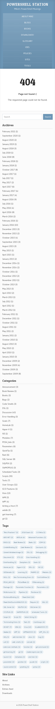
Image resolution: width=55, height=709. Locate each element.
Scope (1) (7, 617)
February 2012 (8, 314)
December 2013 (9, 276)
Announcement (8, 387)
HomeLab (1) (8, 567)
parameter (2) (9, 662)
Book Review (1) (19, 542)
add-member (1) (19, 637)
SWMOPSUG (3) (22, 612)
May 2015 (6, 250)
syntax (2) (36, 667)
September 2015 (10, 242)
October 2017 (8, 169)
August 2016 (8, 199)
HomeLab (6, 425)
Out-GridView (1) (43, 577)
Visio (4, 493)
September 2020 (10, 135)
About (5, 680)
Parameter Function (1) (24, 587)
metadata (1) (20, 657)
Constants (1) (41, 547)
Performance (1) (9, 592)
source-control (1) (10, 667)
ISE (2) (40, 567)
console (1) (31, 642)
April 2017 (6, 186)
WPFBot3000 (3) (29, 632)
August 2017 (8, 174)
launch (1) (7, 657)
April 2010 (7, 352)
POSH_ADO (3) (9, 582)
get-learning (7, 514)
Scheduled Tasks (9, 472)
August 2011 (7, 327)
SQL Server (7, 459)
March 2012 (7, 310)
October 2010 (8, 339)
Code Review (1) (26, 547)
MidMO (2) (35, 572)
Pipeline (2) (23, 592)
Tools (27, 65)
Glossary (27, 41)
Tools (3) (27, 622)
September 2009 (10, 373)
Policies (27, 53)
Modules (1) (46, 572)
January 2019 (8, 144)
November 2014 (9, 267)
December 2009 (9, 361)
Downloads (7, 693)
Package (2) (8, 587)
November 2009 (9, 365)
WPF (4, 501)
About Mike (27, 16)
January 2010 (8, 356)
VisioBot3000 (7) (41, 627)
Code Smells (7, 404)
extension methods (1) (12, 647)
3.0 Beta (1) (40, 532)
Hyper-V (6, 429)
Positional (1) (36, 592)
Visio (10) (27, 627)
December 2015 (9, 229)
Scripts (5, 476)
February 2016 (8, 220)
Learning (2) (22, 572)
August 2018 (8, 148)
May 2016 (6, 208)
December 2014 (9, 263)
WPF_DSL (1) (44, 632)
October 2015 (8, 237)
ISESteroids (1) (9, 572)
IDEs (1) (32, 567)
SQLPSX (5, 463)
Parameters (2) (43, 587)
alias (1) (31, 637)
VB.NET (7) (8, 627)
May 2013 (6, 288)
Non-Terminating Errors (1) (24, 577)
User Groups (8, 484)
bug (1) (41, 637)
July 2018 (6, 152)
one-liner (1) (32, 657)
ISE (3, 433)
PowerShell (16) (28, 597)
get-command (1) (42, 647)
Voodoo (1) (7, 632)
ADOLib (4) (21, 537)
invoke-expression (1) (34, 652)
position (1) (22, 662)
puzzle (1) (33, 662)
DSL (4, 408)
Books (27, 28)
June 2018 (6, 157)
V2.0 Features (8, 489)
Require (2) (34, 602)
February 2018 (8, 161)
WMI (4, 497)
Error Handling (8, 416)
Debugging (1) (41, 552)
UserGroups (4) (39, 622)
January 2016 (8, 225)
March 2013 (7, 297)
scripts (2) (44, 662)
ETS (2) (20, 557)
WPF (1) (17, 632)
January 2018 (8, 165)
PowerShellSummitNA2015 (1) (15, 602)
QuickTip (6, 450)
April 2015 (6, 254)
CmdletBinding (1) (10, 547)
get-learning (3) (9, 652)
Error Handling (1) (33, 557)
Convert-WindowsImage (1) (13, 552)
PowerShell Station (27, 4)
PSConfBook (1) (23, 582)
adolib (5, 510)
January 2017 (8, 195)
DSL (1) (29, 552)
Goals (4, 421)
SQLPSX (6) (22, 607)
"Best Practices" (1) (11, 532)
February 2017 (8, 191)
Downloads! (27, 35)
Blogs (27, 22)
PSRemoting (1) (38, 582)
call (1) (6, 642)
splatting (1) (24, 667)
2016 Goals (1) (27, 532)
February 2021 (8, 131)
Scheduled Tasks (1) (39, 612)
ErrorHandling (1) (10, 562)
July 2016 (6, 203)
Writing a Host (8, 506)
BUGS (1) (7, 542)
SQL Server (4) (9, 607)
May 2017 (6, 182)
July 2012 (6, 301)
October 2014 (8, 271)
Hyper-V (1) (21, 567)
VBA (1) (18, 627)
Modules (6, 438)
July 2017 (6, 178)
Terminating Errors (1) (12, 622)
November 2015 (9, 233)
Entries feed (7, 689)
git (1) (21, 652)
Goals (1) (37, 562)
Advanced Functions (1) (37, 537)
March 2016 (7, 216)
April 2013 (6, 293)
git (3, 518)
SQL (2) (45, 602)
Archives (6, 684)
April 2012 (6, 305)
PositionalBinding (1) (11, 597)
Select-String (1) (30, 617)
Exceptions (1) (25, 562)
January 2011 (8, 335)
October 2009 (8, 369)
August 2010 (8, 344)
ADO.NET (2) (8, 537)
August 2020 (8, 140)
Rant (4, 455)
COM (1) (42, 542)
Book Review (8, 391)
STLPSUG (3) (8, 612)
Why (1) (6, 637)
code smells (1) (17, 642)
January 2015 (8, 259)
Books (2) (32, 542)
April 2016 (6, 212)
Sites (27, 59)
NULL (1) (7, 577)
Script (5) (17, 617)
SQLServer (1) (35, 607)
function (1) (28, 647)
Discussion (7, 412)
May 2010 (6, 348)
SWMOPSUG (7, 467)
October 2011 (8, 322)
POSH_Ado (7, 442)
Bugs (4, 399)
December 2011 (9, 318)
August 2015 (8, 246)
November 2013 (9, 280)
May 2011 (6, 331)
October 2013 (8, 284)
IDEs (27, 47)
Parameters (7, 446)
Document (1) (9, 557)
